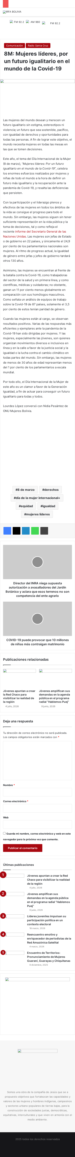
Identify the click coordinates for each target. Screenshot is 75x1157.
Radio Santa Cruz (38, 45)
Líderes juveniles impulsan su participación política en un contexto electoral (46, 920)
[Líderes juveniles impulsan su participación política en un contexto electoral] (13, 921)
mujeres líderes (38, 514)
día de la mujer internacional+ (38, 498)
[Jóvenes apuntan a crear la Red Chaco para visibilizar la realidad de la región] (19, 678)
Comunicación (14, 45)
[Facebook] (7, 531)
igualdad (48, 506)
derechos (51, 490)
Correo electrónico (15, 801)
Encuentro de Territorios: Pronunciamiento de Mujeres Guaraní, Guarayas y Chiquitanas (48, 956)
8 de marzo (26, 490)
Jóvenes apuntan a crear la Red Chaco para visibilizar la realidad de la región (48, 879)
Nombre (9, 785)
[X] (16, 531)
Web (5, 817)
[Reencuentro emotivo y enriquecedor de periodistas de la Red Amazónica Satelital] (13, 940)
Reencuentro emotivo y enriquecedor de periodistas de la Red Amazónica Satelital (49, 938)
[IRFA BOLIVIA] (12, 12)
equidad (27, 506)
